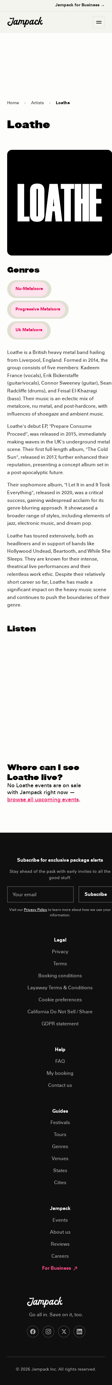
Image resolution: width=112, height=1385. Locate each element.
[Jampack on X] (64, 1332)
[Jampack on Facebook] (33, 1332)
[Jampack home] (25, 22)
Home (13, 103)
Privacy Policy (35, 910)
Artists (37, 103)
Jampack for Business (80, 5)
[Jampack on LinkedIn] (79, 1332)
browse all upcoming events (43, 800)
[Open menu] (99, 22)
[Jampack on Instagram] (48, 1332)
